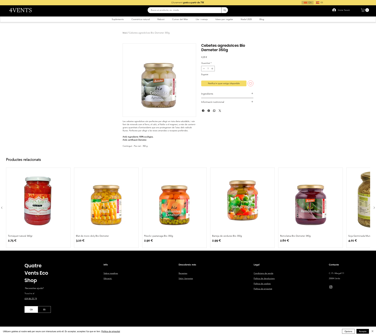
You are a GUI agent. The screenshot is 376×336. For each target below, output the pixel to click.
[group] (188, 207)
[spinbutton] (208, 68)
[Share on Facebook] (203, 110)
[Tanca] (372, 331)
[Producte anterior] (2, 207)
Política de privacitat (110, 331)
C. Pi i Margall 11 (336, 273)
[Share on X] (220, 110)
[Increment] (212, 68)
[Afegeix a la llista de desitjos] (250, 83)
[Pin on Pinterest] (208, 110)
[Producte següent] (374, 207)
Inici (125, 32)
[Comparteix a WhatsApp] (214, 110)
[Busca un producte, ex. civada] (224, 10)
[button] (365, 10)
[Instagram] (331, 287)
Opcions (348, 331)
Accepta (362, 331)
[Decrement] (203, 68)
